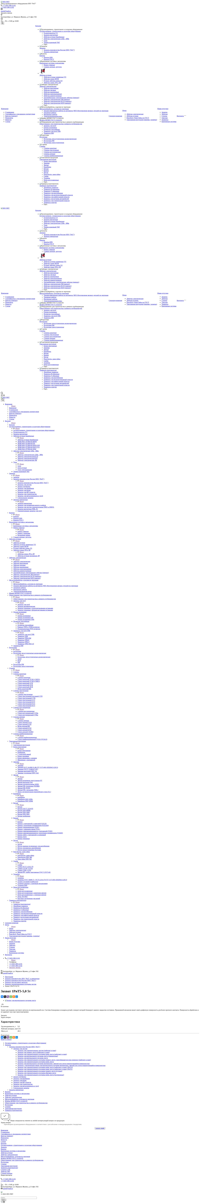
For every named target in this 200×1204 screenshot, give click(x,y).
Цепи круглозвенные (51, 180)
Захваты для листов (20, 1049)
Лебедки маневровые (51, 92)
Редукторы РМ (49, 141)
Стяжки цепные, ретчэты (53, 67)
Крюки (46, 171)
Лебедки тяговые (50, 90)
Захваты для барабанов (21, 1078)
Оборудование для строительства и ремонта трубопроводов (61, 124)
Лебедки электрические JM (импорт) (57, 99)
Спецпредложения (115, 116)
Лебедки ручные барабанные (54, 37)
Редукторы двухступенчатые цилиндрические (60, 139)
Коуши (46, 169)
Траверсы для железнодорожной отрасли (58, 195)
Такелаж (165, 118)
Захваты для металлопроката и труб (26, 1086)
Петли (46, 172)
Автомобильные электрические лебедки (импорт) (61, 98)
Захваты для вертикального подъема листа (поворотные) (38, 1056)
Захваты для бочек (19, 1080)
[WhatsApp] (11, 996)
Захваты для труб (50, 126)
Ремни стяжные (49, 65)
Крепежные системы (169, 121)
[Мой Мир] (16, 996)
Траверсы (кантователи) (48, 186)
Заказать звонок (14, 967)
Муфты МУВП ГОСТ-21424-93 (51, 120)
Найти (3, 1200)
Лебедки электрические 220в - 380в (56, 39)
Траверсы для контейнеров (53, 193)
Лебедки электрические (48, 86)
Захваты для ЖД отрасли (22, 1082)
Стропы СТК (5, 1170)
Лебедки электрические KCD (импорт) (57, 101)
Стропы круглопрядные (52, 152)
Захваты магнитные (51, 35)
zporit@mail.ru (6, 11)
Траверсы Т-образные (51, 191)
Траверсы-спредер (50, 202)
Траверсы (165, 120)
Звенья (46, 165)
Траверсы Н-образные (51, 189)
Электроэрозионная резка (53, 116)
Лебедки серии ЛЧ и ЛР (52, 83)
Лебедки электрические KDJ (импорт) (57, 103)
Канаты (42, 55)
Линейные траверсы (51, 187)
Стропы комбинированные (53, 156)
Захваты (42, 48)
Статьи (7, 121)
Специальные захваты (21, 1088)
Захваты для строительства (22, 1084)
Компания (4, 109)
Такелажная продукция (48, 159)
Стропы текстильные (51, 150)
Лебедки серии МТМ (51, 79)
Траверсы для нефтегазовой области (56, 197)
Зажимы (47, 163)
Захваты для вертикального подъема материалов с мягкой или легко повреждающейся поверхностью (54, 1063)
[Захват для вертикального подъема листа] (20, 1000)
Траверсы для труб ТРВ (52, 131)
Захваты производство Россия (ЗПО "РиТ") (59, 50)
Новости (8, 120)
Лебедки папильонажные (53, 94)
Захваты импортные (51, 52)
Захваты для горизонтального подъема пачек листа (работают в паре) (42, 1054)
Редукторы (43, 137)
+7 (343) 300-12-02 (7, 7)
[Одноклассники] (13, 996)
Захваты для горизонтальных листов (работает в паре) (37, 1050)
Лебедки (165, 114)
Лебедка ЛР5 (5, 1171)
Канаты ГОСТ (49, 59)
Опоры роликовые (50, 127)
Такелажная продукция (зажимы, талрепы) (142, 120)
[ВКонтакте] (2, 996)
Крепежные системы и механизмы (52, 63)
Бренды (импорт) (11, 116)
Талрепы (47, 178)
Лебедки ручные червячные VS (55, 77)
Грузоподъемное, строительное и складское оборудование (60, 31)
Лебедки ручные (45, 75)
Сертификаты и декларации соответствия (20, 114)
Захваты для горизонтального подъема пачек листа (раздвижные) (41, 1075)
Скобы (46, 176)
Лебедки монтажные (51, 88)
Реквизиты (9, 118)
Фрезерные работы (50, 114)
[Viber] (8, 996)
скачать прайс (100, 1128)
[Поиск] (2, 23)
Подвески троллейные (52, 129)
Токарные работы (50, 113)
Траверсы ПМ (49, 133)
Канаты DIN (48, 57)
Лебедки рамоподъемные (53, 96)
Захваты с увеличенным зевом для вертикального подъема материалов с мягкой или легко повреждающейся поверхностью (61, 1065)
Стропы (42, 146)
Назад (13, 406)
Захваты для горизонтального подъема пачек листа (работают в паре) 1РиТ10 (45, 1067)
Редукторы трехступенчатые (54, 142)
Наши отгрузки (162, 109)
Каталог (38, 26)
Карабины (47, 167)
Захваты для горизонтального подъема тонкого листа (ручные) (40, 1071)
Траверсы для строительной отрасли (57, 201)
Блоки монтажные (50, 161)
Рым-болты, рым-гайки (52, 174)
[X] (5, 996)
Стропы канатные (50, 148)
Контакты (180, 116)
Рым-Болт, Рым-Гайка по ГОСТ (138, 118)
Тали (45, 41)
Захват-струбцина (19, 1077)
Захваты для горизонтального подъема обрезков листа (37, 1073)
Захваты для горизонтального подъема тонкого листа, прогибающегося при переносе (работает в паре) (54, 1060)
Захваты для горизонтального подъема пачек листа (36, 1062)
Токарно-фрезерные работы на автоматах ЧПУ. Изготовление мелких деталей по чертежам (76, 111)
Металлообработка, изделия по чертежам (54, 109)
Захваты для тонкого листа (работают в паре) (34, 1052)
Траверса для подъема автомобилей (56, 199)
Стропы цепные (49, 154)
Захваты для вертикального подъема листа (33, 1058)
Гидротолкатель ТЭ (51, 33)
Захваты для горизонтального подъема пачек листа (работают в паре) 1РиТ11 (45, 1069)
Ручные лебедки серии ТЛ (53, 81)
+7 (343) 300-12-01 (9, 5)
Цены (124, 110)
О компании (9, 112)
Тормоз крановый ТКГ (52, 42)
